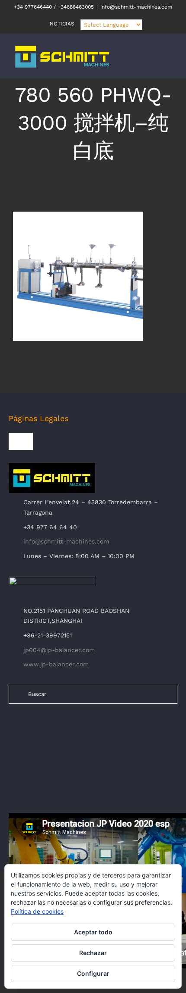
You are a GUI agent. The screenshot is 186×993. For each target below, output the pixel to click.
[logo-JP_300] (52, 580)
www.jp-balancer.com (56, 664)
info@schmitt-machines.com (136, 7)
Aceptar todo (93, 932)
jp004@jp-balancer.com (59, 649)
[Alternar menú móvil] (169, 61)
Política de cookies (37, 911)
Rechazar (93, 952)
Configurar (93, 973)
